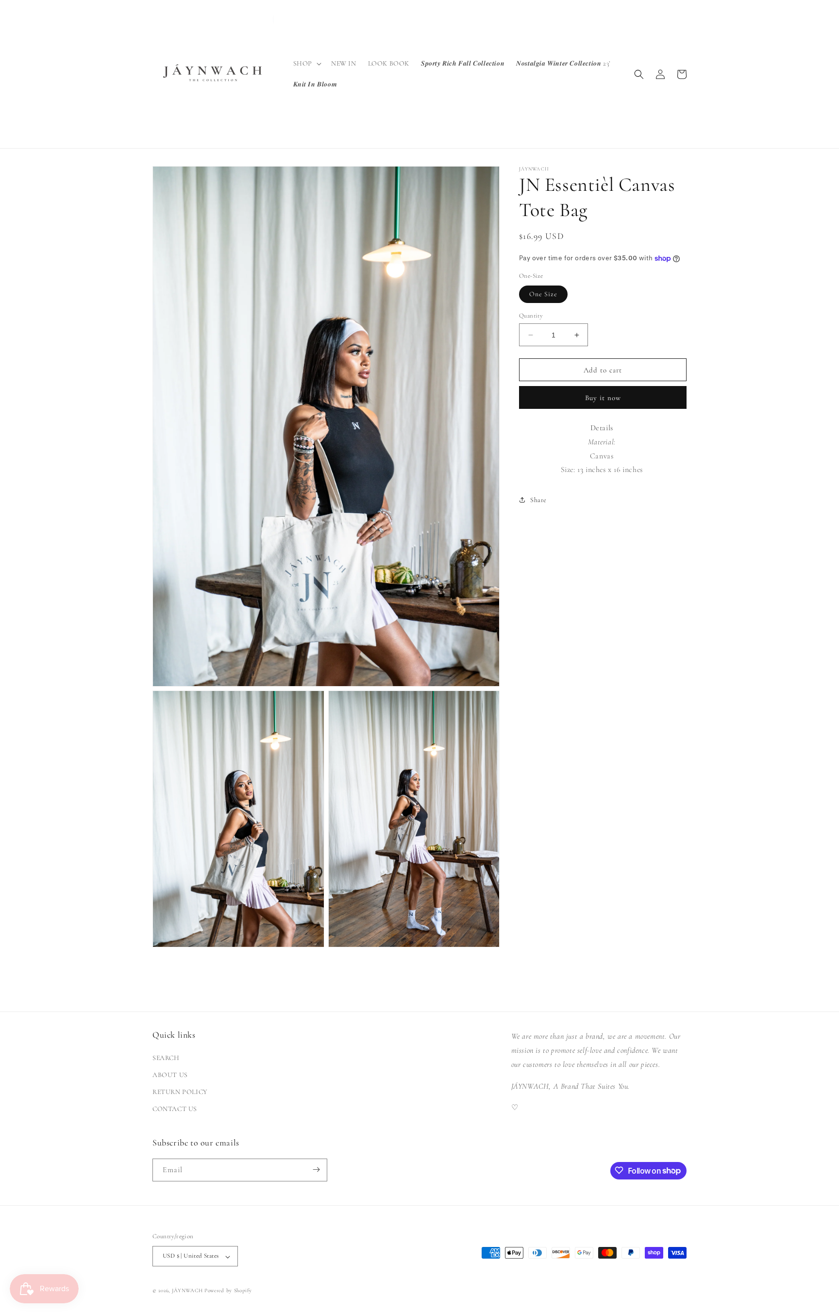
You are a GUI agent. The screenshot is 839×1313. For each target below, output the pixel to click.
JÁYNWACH (187, 1291)
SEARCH (166, 1057)
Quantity (531, 316)
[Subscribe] (316, 1169)
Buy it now (603, 397)
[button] (306, 63)
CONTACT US (174, 1109)
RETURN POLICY (180, 1092)
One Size (543, 294)
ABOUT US (170, 1074)
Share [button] (538, 500)
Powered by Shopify (228, 1291)
